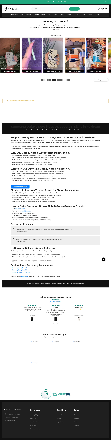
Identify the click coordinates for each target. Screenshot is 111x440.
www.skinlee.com (20, 208)
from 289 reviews (54, 301)
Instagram (76, 418)
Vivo (49, 14)
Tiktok (75, 422)
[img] (55, 300)
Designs (97, 14)
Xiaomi (37, 14)
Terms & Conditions (35, 429)
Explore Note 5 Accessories (20, 186)
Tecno (76, 14)
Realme (63, 14)
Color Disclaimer (34, 422)
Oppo (43, 14)
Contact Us (59, 415)
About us (59, 418)
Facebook (76, 415)
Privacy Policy (33, 425)
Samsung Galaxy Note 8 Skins (20, 270)
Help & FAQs (60, 422)
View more (55, 29)
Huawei (90, 14)
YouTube (76, 425)
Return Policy (33, 418)
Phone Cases (14, 14)
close (4, 1)
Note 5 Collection (26, 211)
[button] (103, 259)
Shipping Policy (34, 415)
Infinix (69, 14)
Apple (22, 14)
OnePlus (55, 14)
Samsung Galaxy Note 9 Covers (21, 272)
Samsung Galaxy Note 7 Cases (21, 268)
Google (83, 14)
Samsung (29, 14)
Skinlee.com (24, 276)
